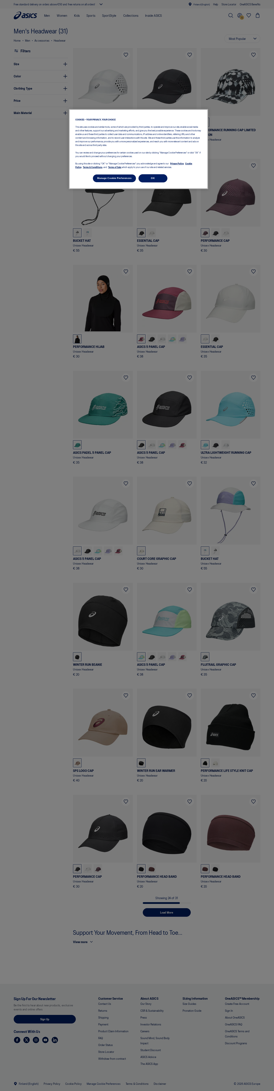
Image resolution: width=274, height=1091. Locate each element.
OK (153, 178)
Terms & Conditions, (93, 166)
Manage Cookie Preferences (114, 178)
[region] (138, 149)
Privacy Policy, (177, 163)
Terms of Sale (114, 166)
